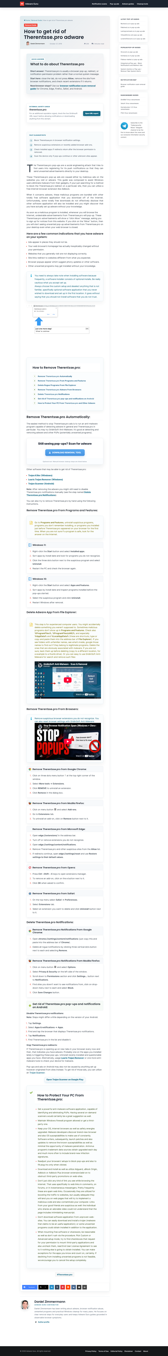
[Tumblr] (57, 1287)
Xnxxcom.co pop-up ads (129, 52)
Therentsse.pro (65, 1274)
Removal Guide (36, 20)
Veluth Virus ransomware (130, 103)
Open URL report (91, 113)
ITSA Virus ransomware (129, 113)
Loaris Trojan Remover (72, 1058)
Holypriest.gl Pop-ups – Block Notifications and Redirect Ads (131, 64)
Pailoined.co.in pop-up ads (130, 27)
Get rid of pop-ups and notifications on (66, 399)
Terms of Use (103, 1351)
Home (27, 20)
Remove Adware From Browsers (59, 389)
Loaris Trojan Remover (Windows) (45, 479)
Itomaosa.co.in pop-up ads (130, 56)
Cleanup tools (142, 4)
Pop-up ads (114, 4)
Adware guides (128, 4)
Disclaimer (128, 1351)
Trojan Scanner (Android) (41, 483)
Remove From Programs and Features (62, 381)
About (145, 1351)
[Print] (84, 1287)
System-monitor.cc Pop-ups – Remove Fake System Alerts (131, 70)
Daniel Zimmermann (38, 43)
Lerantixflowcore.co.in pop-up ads (133, 39)
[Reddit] (68, 1287)
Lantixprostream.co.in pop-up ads (133, 31)
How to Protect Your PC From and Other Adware (66, 403)
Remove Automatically (55, 376)
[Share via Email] (79, 1287)
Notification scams (99, 4)
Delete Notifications (54, 394)
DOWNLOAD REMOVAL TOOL (66, 452)
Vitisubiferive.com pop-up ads (131, 35)
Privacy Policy (90, 1351)
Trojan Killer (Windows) (40, 475)
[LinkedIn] (51, 1287)
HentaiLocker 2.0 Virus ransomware (129, 108)
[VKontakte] (73, 1287)
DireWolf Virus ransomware (130, 100)
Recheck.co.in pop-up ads (130, 24)
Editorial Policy (116, 1351)
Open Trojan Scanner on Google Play (64, 1079)
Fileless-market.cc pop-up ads (131, 59)
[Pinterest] (62, 1287)
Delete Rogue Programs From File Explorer (57, 385)
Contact (138, 1351)
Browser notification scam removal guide (133, 85)
